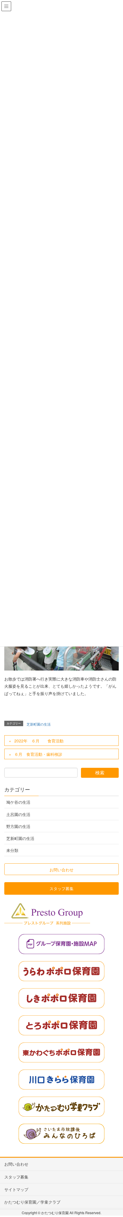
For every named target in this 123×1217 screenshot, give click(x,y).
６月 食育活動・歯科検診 (38, 754)
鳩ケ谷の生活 (18, 802)
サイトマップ (16, 1189)
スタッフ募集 (16, 1177)
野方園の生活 (18, 826)
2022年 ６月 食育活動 (39, 741)
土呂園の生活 (18, 814)
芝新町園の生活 (39, 724)
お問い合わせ (16, 1164)
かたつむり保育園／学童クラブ (32, 1202)
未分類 (12, 850)
